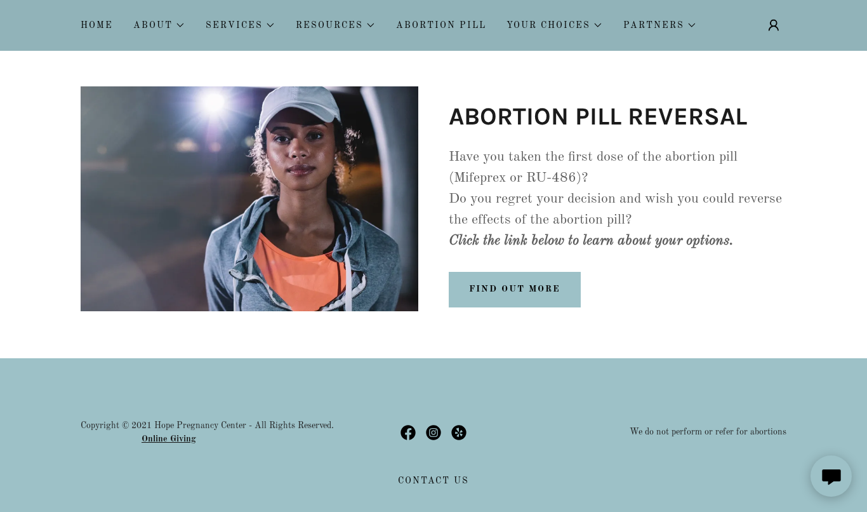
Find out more (514, 289)
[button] (159, 25)
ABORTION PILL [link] (441, 25)
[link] (408, 432)
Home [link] (97, 25)
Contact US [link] (433, 480)
